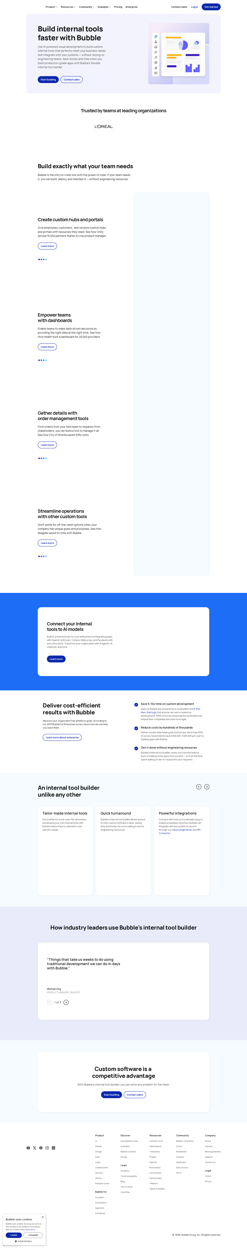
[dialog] (24, 1229)
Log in (194, 6)
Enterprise (132, 6)
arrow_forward (206, 786)
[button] (24, 1241)
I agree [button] (13, 1235)
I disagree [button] (33, 1235)
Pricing (118, 6)
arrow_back (198, 786)
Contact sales (179, 6)
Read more (30, 1229)
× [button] (42, 1217)
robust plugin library (182, 829)
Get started (211, 6)
